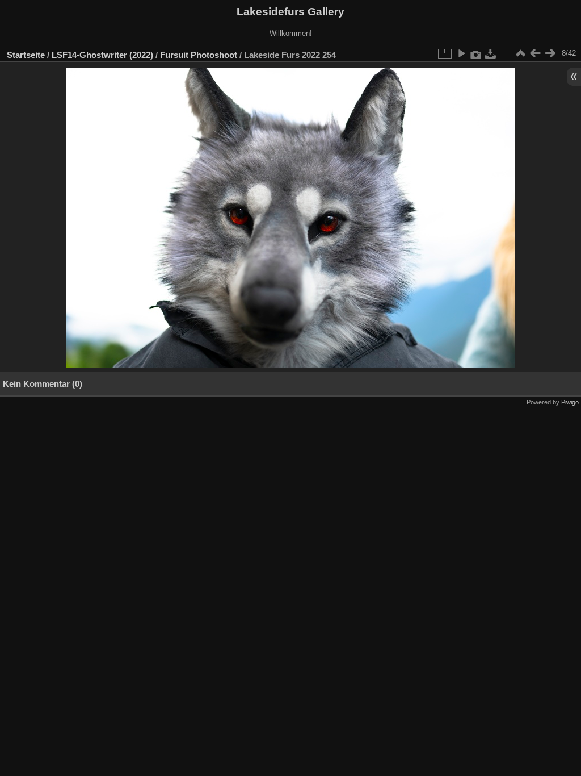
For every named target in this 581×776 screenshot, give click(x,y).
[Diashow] (461, 53)
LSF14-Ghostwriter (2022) (102, 55)
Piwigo (570, 402)
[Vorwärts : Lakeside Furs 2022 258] (549, 53)
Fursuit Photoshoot (198, 55)
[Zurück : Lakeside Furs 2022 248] (535, 53)
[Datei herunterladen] (490, 53)
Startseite (26, 55)
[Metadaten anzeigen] (476, 53)
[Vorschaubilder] (520, 53)
